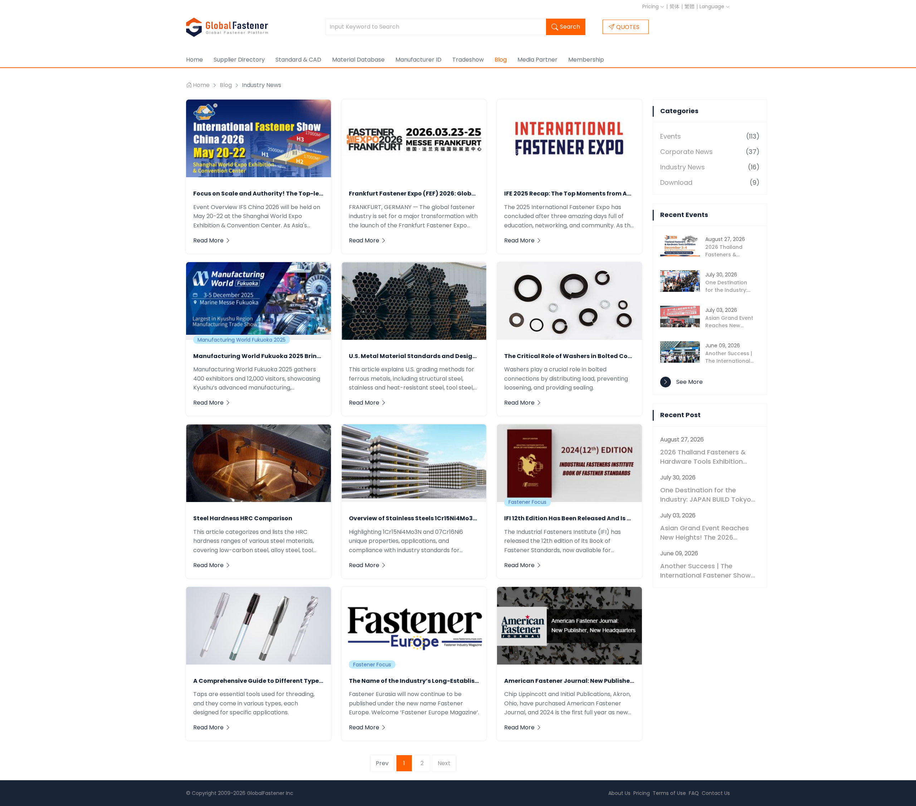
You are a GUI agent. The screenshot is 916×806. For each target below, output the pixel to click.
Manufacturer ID (418, 59)
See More (689, 382)
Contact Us (716, 793)
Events (670, 136)
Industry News (682, 167)
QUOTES (627, 27)
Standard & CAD (298, 59)
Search (570, 27)
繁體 (689, 6)
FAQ (694, 793)
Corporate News (686, 151)
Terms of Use (669, 793)
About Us (619, 793)
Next (444, 763)
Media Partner (537, 59)
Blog (500, 59)
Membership (586, 59)
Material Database (358, 59)
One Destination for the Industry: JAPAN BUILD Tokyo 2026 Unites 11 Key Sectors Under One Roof (705, 495)
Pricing (651, 6)
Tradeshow (468, 59)
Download (676, 182)
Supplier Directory (239, 59)
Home (194, 59)
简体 (674, 6)
